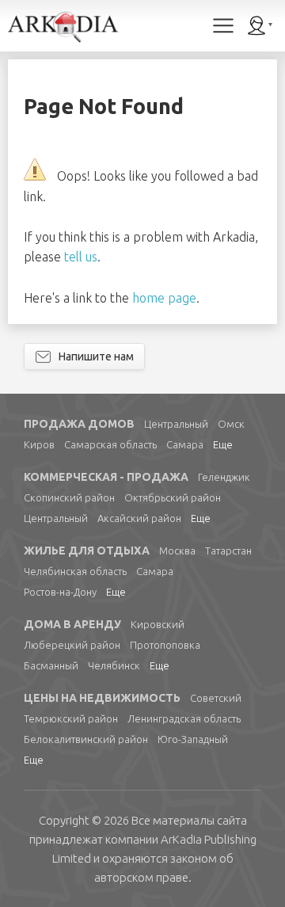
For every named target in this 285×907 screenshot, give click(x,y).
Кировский (157, 624)
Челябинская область (75, 571)
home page (164, 298)
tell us (80, 257)
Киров (39, 444)
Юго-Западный (193, 739)
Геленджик (224, 476)
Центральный (176, 423)
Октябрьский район (172, 497)
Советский (215, 697)
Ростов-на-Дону (60, 591)
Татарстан (228, 550)
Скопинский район (69, 497)
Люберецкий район (72, 644)
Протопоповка (165, 644)
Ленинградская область (184, 718)
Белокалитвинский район (86, 739)
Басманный (51, 665)
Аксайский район (139, 518)
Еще (223, 444)
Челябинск (114, 665)
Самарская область (110, 444)
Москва (177, 550)
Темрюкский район (71, 718)
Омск (231, 423)
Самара (184, 444)
